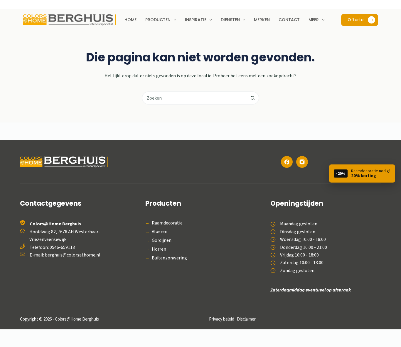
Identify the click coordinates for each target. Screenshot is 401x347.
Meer (314, 20)
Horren (159, 249)
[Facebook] (287, 162)
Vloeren (159, 232)
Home (130, 20)
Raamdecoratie (167, 223)
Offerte (355, 20)
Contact (289, 20)
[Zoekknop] (253, 98)
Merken (262, 20)
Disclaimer (246, 319)
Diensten (230, 20)
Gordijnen (161, 240)
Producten (158, 20)
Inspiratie (195, 20)
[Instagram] (302, 162)
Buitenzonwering (169, 258)
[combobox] (194, 98)
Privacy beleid (221, 319)
